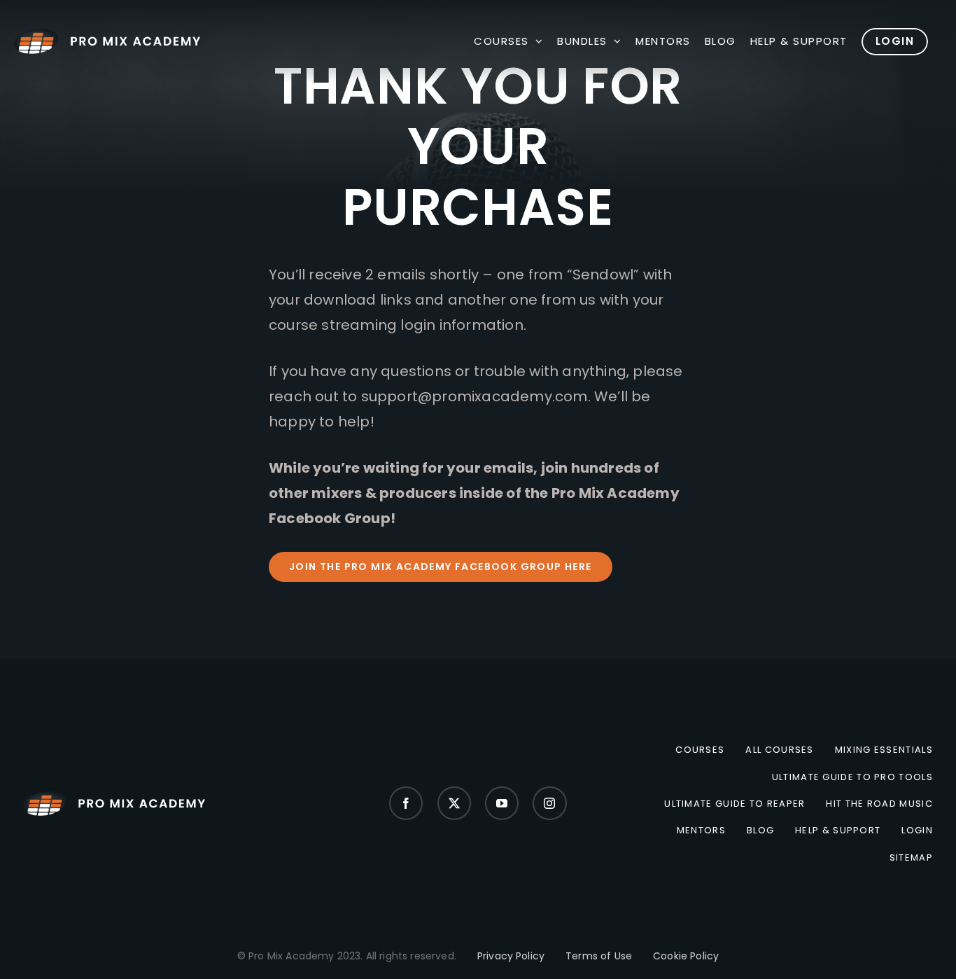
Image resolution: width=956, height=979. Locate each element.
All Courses (779, 750)
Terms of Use (598, 956)
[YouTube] (502, 803)
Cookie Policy (686, 956)
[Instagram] (549, 803)
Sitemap (911, 857)
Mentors (701, 830)
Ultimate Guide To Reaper (734, 804)
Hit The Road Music (879, 804)
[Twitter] (454, 803)
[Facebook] (406, 803)
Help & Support (837, 830)
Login (917, 830)
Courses (699, 750)
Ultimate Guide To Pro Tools (852, 777)
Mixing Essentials (884, 750)
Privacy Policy (510, 956)
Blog (760, 830)
